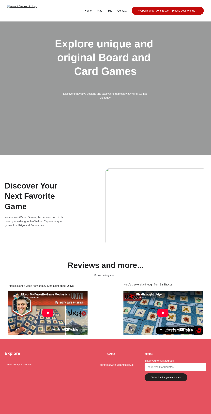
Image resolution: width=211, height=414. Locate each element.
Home (88, 10)
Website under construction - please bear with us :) (167, 10)
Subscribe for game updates (166, 377)
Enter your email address (159, 360)
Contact (121, 10)
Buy (109, 10)
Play (99, 10)
